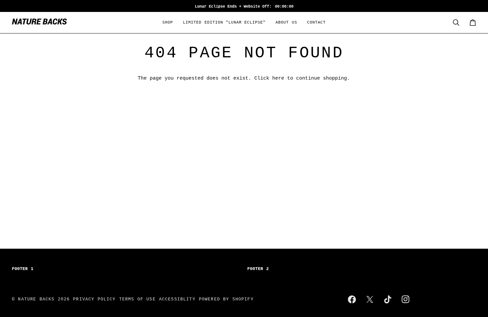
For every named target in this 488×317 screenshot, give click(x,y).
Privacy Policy (94, 299)
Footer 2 (258, 269)
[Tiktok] (388, 299)
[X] (370, 299)
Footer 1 (23, 269)
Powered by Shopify (226, 299)
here (278, 78)
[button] (167, 22)
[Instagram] (406, 299)
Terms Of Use (137, 299)
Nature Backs (37, 299)
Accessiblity (177, 299)
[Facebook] (352, 299)
